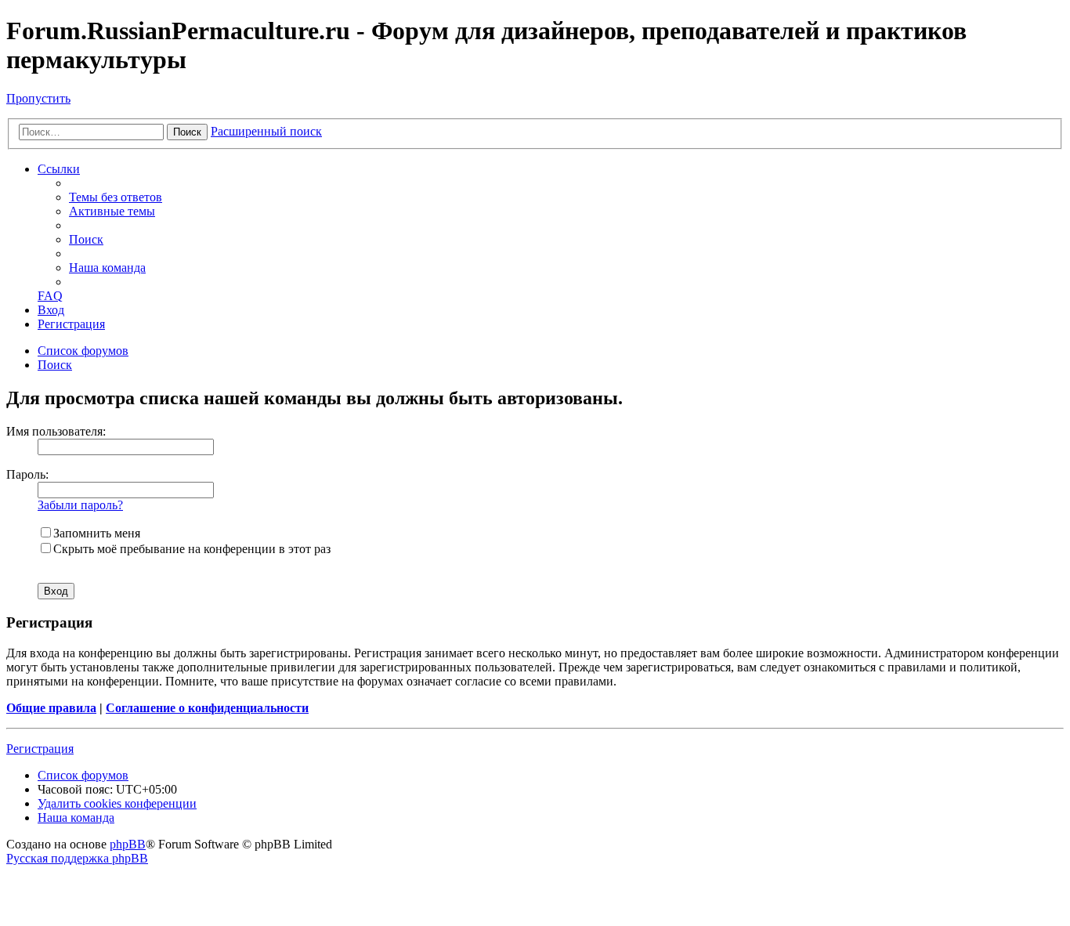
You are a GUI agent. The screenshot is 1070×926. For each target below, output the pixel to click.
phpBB (128, 844)
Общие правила (51, 707)
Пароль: (27, 474)
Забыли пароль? (80, 505)
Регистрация (40, 748)
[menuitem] (115, 197)
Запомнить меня (96, 533)
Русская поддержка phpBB (77, 858)
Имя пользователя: (56, 431)
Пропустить (38, 98)
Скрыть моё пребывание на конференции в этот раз (192, 548)
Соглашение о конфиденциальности (207, 707)
